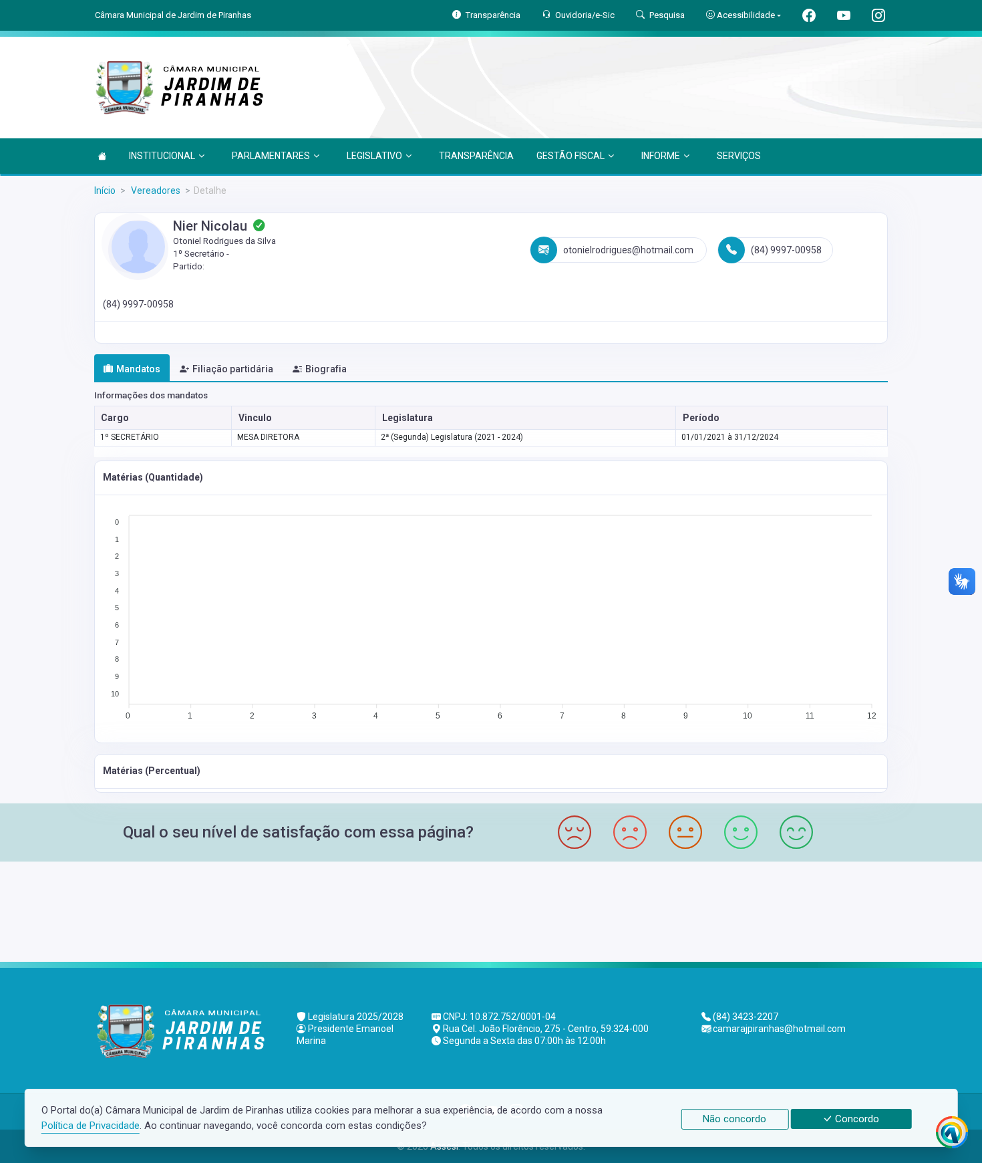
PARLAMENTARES (271, 155)
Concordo (855, 1119)
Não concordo (734, 1119)
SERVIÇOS (739, 155)
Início (105, 190)
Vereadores (154, 190)
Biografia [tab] (326, 369)
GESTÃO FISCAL (570, 155)
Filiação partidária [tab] (232, 369)
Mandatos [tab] (138, 369)
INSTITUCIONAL (162, 155)
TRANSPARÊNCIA (476, 155)
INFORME (660, 155)
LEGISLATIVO (374, 155)
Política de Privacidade (90, 1126)
